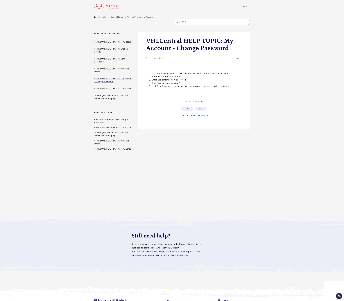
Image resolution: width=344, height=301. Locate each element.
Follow (236, 58)
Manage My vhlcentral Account (140, 17)
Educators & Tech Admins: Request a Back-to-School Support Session (167, 251)
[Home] (106, 7)
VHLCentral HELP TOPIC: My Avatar (112, 88)
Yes (187, 108)
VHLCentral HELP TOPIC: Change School (111, 50)
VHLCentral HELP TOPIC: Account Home (111, 70)
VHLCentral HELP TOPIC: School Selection (110, 60)
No (200, 108)
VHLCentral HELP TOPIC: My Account (113, 41)
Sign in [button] (244, 7)
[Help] (339, 296)
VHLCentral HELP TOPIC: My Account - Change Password (113, 80)
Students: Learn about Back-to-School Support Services (160, 255)
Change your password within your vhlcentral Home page (111, 97)
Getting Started (117, 17)
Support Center (95, 17)
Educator (103, 17)
